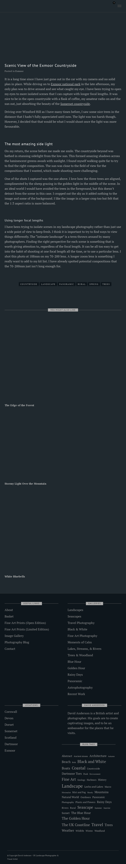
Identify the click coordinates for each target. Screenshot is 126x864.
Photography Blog (17, 642)
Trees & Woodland (80, 655)
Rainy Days (75, 674)
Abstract (67, 756)
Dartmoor (11, 744)
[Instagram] (15, 6)
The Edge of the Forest (19, 405)
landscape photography (78, 227)
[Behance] (19, 6)
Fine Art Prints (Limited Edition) (27, 629)
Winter (89, 830)
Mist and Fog (79, 792)
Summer (98, 808)
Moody (90, 792)
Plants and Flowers (85, 802)
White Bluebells (15, 576)
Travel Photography (81, 623)
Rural (82, 284)
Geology (81, 779)
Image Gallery (14, 636)
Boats (66, 768)
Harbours (91, 779)
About (9, 610)
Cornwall (11, 712)
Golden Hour (76, 668)
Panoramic (66, 284)
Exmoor (19, 71)
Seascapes (74, 616)
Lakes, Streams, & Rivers (84, 649)
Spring (93, 284)
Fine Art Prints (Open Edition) (25, 623)
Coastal (78, 768)
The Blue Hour (81, 813)
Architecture (97, 756)
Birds (74, 762)
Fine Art (69, 779)
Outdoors (86, 797)
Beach (66, 762)
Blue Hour (74, 662)
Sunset (66, 813)
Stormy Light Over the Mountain (25, 483)
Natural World (70, 797)
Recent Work (76, 694)
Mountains (101, 792)
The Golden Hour (76, 818)
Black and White (91, 761)
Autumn (111, 756)
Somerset (11, 731)
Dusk (85, 773)
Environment (95, 774)
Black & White (77, 629)
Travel (97, 824)
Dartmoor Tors (72, 774)
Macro (108, 786)
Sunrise (107, 808)
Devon (9, 718)
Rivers (65, 807)
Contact (10, 649)
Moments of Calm (80, 642)
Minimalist (66, 792)
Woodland (99, 830)
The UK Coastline (76, 824)
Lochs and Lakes (93, 786)
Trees (106, 284)
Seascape (85, 807)
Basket (9, 616)
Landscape (48, 284)
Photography (68, 802)
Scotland (10, 737)
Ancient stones (81, 756)
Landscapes (75, 610)
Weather (68, 830)
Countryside (28, 284)
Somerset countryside (75, 104)
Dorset (9, 724)
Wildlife (80, 830)
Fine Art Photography (82, 636)
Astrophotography (80, 687)
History (102, 779)
